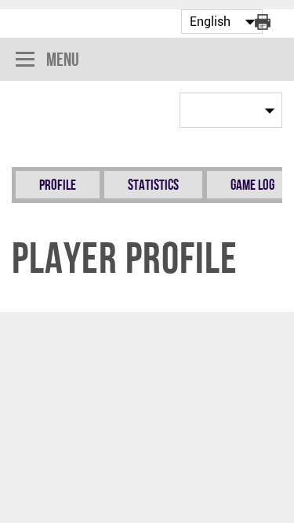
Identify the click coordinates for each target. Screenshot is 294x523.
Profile (57, 184)
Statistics (153, 184)
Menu (62, 59)
